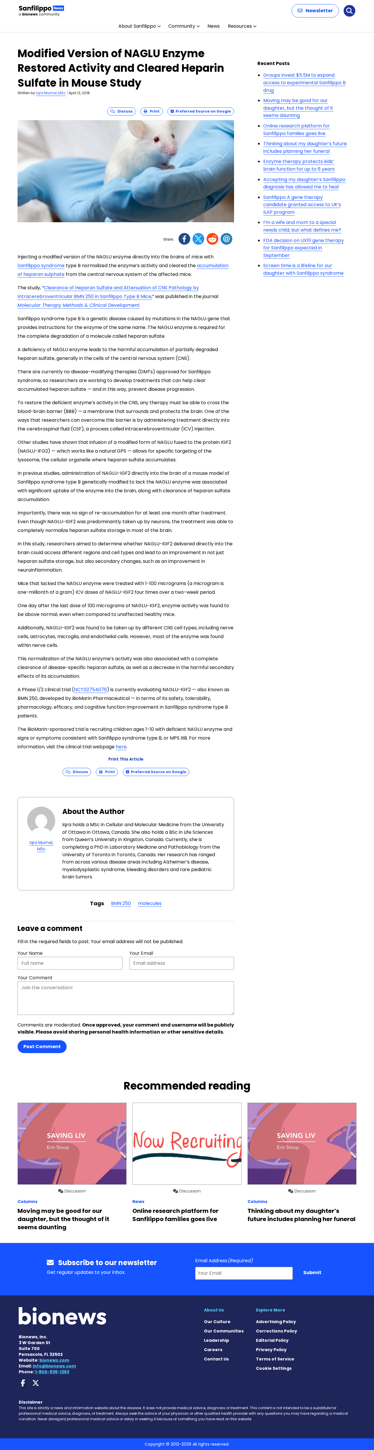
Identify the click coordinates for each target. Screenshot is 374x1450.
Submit (312, 1272)
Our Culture (217, 1322)
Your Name (30, 953)
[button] (315, 10)
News (213, 26)
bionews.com (54, 1360)
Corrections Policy (276, 1331)
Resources (240, 26)
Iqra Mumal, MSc (51, 92)
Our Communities (224, 1331)
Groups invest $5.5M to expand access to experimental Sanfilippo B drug (304, 82)
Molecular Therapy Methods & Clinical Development (78, 305)
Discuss (124, 111)
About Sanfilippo (137, 26)
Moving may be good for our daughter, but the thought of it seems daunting (298, 108)
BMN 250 (121, 903)
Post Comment (42, 1046)
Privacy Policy (271, 1350)
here (121, 746)
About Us (214, 1310)
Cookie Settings (274, 1368)
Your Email (141, 953)
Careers (213, 1350)
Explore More (270, 1310)
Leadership (216, 1340)
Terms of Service (275, 1359)
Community (181, 26)
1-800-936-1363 (52, 1372)
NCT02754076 (90, 689)
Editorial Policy (272, 1340)
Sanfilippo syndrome (41, 265)
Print (153, 111)
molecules (150, 903)
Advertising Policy (276, 1322)
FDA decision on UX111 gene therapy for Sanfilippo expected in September (303, 248)
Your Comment (35, 977)
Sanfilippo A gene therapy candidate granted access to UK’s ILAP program (302, 205)
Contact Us (216, 1359)
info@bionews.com (54, 1366)
